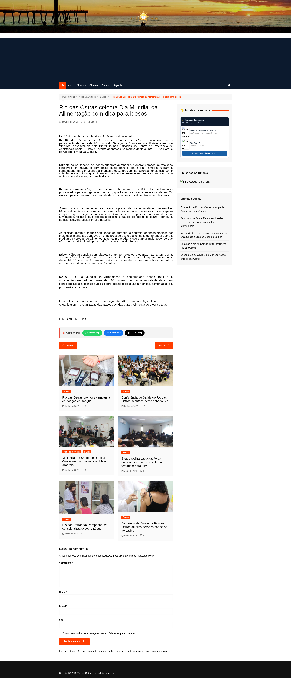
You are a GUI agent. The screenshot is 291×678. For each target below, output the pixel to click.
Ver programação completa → (204, 153)
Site (61, 619)
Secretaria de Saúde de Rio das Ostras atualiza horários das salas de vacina (144, 527)
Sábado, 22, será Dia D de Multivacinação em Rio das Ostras (203, 257)
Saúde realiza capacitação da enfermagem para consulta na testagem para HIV (141, 462)
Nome (63, 592)
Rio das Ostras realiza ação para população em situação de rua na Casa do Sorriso (203, 235)
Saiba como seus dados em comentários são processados (139, 651)
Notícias (81, 85)
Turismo (106, 85)
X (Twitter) (136, 333)
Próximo (162, 345)
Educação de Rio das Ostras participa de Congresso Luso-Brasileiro (202, 209)
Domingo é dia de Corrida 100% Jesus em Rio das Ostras (203, 246)
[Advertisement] (145, 59)
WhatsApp (94, 333)
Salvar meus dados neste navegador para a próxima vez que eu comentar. (100, 633)
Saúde (94, 122)
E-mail (63, 606)
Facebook (115, 333)
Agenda (118, 85)
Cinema (93, 85)
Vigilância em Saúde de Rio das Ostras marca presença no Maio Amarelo (84, 461)
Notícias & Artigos (72, 452)
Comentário (66, 562)
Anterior (70, 345)
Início (70, 85)
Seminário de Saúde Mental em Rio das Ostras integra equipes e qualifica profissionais (201, 222)
